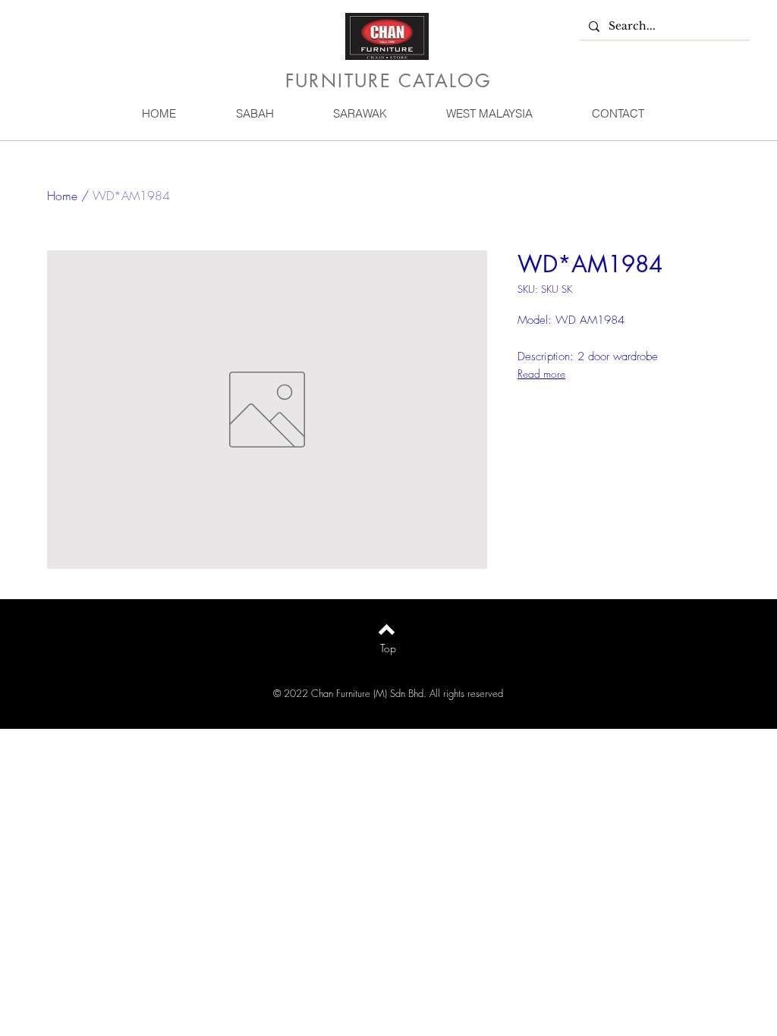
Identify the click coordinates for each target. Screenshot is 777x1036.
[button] (254, 113)
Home (62, 195)
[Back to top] (387, 629)
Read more (541, 373)
